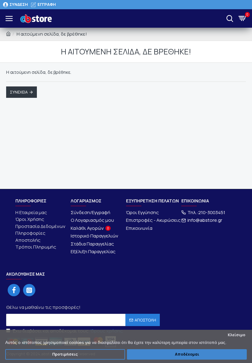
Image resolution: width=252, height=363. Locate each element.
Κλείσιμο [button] (236, 334)
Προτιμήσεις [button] (65, 354)
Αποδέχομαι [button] (187, 354)
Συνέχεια (19, 92)
